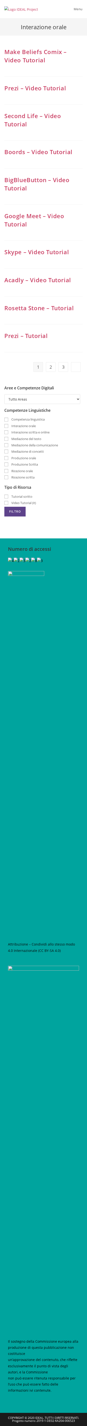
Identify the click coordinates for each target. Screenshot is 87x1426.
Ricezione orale (22, 471)
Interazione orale (23, 426)
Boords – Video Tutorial (38, 152)
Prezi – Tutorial (26, 336)
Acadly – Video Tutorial (37, 280)
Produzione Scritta (24, 464)
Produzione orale (23, 458)
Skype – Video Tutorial (36, 252)
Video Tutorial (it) (23, 503)
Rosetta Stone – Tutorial (39, 308)
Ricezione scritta (23, 477)
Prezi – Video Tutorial (35, 88)
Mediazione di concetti (27, 451)
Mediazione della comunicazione (34, 445)
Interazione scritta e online (30, 432)
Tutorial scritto (21, 496)
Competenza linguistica (28, 419)
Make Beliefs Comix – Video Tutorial (35, 56)
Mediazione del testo (26, 439)
